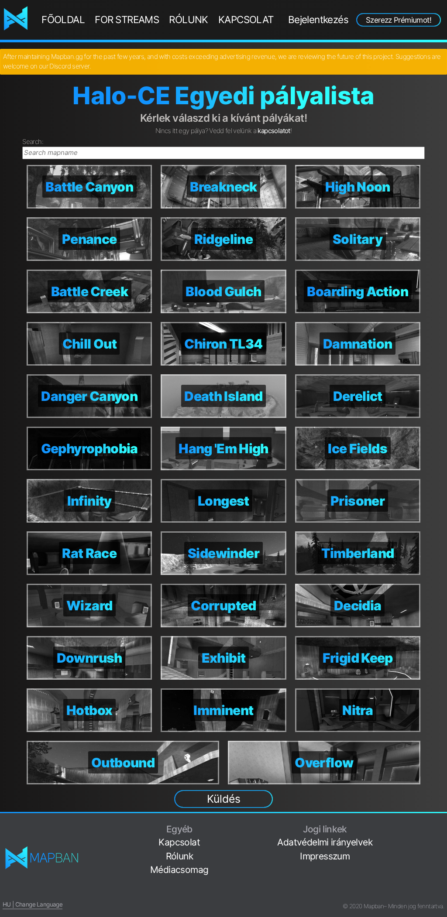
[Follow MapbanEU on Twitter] (441, 838)
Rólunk (188, 19)
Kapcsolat (246, 19)
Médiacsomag (179, 869)
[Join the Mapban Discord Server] (441, 893)
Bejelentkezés (318, 19)
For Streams (127, 19)
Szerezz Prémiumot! (398, 19)
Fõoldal (63, 19)
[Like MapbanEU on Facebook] (441, 824)
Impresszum (325, 856)
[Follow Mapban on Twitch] (441, 866)
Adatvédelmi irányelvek (324, 842)
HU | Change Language (32, 904)
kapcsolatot (274, 131)
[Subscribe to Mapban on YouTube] (441, 879)
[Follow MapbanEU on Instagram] (441, 852)
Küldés (224, 798)
